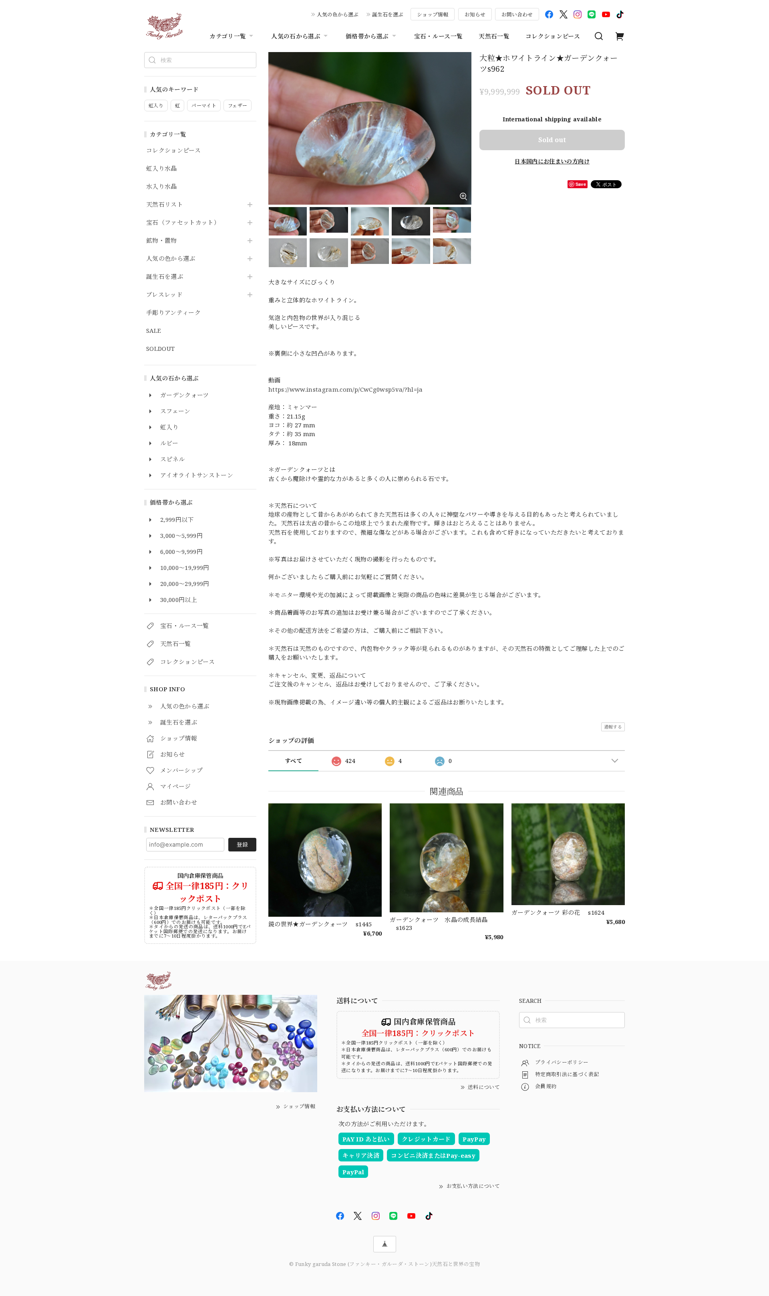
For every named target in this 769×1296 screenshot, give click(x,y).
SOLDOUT (160, 348)
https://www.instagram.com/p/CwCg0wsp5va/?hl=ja (345, 389)
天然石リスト (164, 204)
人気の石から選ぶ (295, 36)
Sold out (552, 139)
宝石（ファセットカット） (183, 222)
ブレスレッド (164, 294)
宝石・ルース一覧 (438, 36)
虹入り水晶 (161, 168)
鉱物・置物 (161, 240)
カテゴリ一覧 (227, 36)
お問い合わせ (517, 14)
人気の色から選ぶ (337, 14)
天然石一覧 (494, 36)
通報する (613, 727)
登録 (242, 844)
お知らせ (475, 14)
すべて (293, 761)
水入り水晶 (161, 186)
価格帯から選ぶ (367, 36)
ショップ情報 (432, 14)
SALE (153, 330)
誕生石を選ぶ (387, 14)
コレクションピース (552, 36)
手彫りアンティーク (173, 312)
